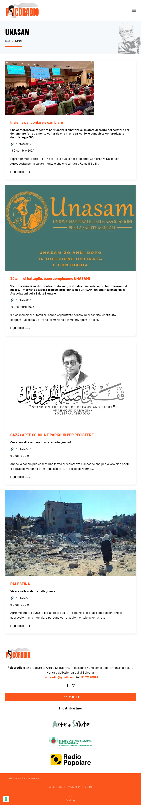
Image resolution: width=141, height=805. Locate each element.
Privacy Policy (73, 786)
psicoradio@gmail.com (58, 677)
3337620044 (90, 677)
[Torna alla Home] (22, 10)
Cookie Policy (55, 786)
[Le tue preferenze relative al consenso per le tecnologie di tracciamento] (6, 799)
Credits (88, 786)
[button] (134, 10)
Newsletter (73, 697)
